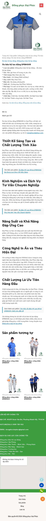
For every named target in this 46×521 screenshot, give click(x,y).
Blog (22, 506)
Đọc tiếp (9, 367)
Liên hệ (22, 509)
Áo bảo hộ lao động (9, 61)
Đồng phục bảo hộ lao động (27, 56)
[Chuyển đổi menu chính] (41, 5)
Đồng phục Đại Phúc (23, 5)
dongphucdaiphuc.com (35, 133)
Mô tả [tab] (4, 112)
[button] (40, 14)
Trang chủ (5, 56)
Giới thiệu (22, 499)
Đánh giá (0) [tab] (7, 116)
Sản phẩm (13, 56)
